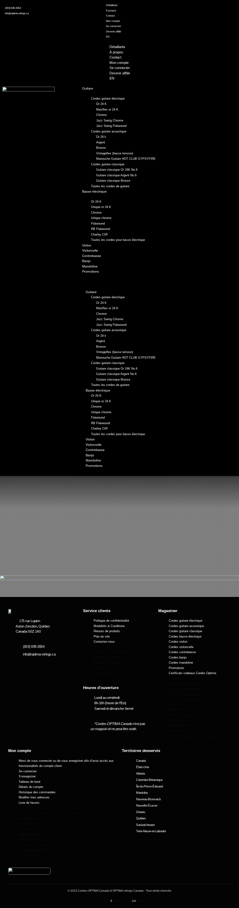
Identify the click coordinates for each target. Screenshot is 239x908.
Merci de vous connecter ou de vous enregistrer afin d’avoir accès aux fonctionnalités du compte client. (66, 763)
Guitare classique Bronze (113, 180)
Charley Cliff (99, 234)
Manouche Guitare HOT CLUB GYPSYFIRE (126, 158)
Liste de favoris (29, 802)
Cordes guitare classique (107, 164)
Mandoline (90, 266)
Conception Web (99, 900)
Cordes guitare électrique (108, 98)
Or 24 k (101, 137)
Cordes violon (178, 641)
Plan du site (102, 636)
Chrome (101, 115)
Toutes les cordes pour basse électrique (118, 240)
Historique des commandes (37, 792)
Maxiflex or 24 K (107, 109)
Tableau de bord (29, 781)
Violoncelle (90, 250)
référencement (122, 900)
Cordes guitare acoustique (108, 131)
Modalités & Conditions (109, 626)
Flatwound (98, 223)
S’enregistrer (27, 776)
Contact (110, 15)
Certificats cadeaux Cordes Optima (192, 673)
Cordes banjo (177, 657)
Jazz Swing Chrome (109, 120)
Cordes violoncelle (181, 647)
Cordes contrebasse (182, 652)
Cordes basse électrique (185, 636)
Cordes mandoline (181, 662)
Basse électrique (94, 191)
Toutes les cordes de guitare (110, 186)
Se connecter (113, 26)
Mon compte (113, 21)
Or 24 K (101, 104)
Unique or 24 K (101, 207)
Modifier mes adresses (34, 797)
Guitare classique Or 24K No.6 (116, 169)
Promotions (90, 271)
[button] (118, 282)
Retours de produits (107, 631)
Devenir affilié (113, 31)
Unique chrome (101, 218)
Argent (100, 142)
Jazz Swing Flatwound (111, 126)
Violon (86, 245)
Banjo (86, 261)
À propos (111, 10)
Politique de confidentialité (111, 620)
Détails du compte (31, 787)
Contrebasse (91, 256)
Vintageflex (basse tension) (114, 153)
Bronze (101, 147)
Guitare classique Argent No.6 (116, 175)
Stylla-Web (144, 900)
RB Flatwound (100, 229)
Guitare (87, 88)
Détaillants (112, 5)
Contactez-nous (104, 641)
